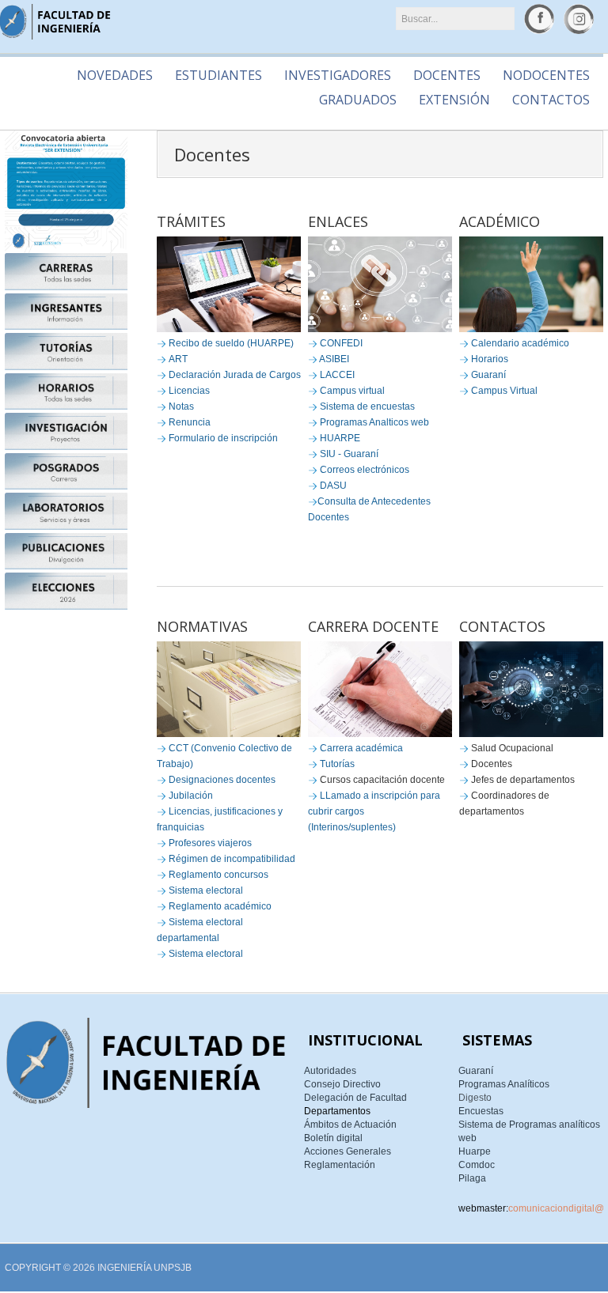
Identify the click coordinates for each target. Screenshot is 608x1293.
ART (178, 359)
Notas (181, 406)
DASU (333, 485)
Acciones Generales (347, 1151)
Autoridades (330, 1070)
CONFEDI (341, 343)
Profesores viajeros (210, 843)
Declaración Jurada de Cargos (235, 374)
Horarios (489, 359)
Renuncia (190, 422)
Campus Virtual (504, 390)
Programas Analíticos (503, 1084)
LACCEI (337, 374)
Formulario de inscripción (223, 438)
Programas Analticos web (374, 422)
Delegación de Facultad (355, 1097)
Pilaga (472, 1178)
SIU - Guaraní (349, 453)
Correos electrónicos (364, 469)
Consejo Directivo (342, 1084)
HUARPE (340, 438)
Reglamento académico (220, 906)
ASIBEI (334, 359)
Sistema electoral (206, 890)
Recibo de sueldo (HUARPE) (231, 343)
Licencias (189, 390)
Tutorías (337, 763)
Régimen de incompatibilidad (232, 858)
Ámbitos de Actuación (350, 1124)
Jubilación (191, 795)
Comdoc (476, 1164)
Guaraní (488, 374)
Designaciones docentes (222, 779)
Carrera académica (361, 748)
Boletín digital (333, 1138)
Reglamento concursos (218, 874)
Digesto (475, 1097)
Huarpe (474, 1151)
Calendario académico (520, 343)
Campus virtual (352, 390)
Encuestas (481, 1111)
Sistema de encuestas (367, 406)
